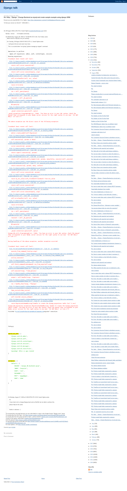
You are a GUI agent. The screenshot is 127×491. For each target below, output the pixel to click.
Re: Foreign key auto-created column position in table (105, 300)
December (95, 62)
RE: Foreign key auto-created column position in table (105, 306)
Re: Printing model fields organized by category (104, 371)
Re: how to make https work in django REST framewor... (106, 186)
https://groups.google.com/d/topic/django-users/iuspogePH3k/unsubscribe (45, 415)
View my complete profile (95, 472)
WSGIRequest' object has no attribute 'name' (103, 126)
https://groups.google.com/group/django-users (28, 420)
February (94, 437)
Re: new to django (96, 200)
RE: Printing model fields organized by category (104, 379)
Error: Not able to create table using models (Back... (105, 346)
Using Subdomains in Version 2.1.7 (100, 240)
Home (43, 478)
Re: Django (94, 91)
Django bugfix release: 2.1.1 (98, 102)
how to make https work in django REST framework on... (106, 273)
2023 (91, 46)
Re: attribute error (96, 322)
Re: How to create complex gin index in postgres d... (105, 254)
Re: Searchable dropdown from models (101, 183)
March (93, 434)
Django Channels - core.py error (99, 83)
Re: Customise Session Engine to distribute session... (105, 129)
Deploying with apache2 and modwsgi (101, 262)
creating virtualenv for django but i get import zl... (104, 75)
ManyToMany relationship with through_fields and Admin (106, 360)
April (93, 431)
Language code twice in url (98, 132)
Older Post (79, 478)
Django (93, 175)
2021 (91, 52)
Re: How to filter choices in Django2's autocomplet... (105, 224)
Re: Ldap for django (96, 86)
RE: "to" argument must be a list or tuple (102, 411)
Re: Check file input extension (99, 314)
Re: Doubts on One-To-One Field (100, 116)
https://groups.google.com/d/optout (27, 424)
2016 (91, 446)
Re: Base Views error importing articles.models (104, 143)
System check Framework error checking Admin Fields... (106, 80)
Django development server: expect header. (103, 363)
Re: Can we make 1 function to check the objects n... (105, 154)
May (93, 429)
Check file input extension (98, 357)
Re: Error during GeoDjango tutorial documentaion (104, 308)
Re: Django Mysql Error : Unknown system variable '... (105, 205)
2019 (91, 57)
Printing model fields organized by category (103, 417)
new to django (95, 270)
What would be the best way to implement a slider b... (105, 295)
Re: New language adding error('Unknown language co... (106, 105)
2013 (91, 454)
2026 (91, 38)
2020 (91, 54)
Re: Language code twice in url (99, 99)
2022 (91, 49)
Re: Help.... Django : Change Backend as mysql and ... (106, 140)
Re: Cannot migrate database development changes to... (106, 243)
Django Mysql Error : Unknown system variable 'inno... (105, 235)
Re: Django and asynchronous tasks (101, 181)
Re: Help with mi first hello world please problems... (105, 151)
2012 (91, 457)
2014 (91, 451)
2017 (91, 443)
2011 (91, 459)
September (95, 70)
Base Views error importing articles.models (102, 409)
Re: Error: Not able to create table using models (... (105, 278)
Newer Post (7, 478)
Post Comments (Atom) (17, 482)
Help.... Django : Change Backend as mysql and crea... (106, 420)
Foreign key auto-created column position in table (104, 311)
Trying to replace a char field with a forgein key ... (104, 338)
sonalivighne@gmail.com (36, 31)
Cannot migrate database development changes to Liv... (106, 284)
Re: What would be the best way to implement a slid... (105, 268)
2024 (91, 43)
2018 (91, 60)
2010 (91, 462)
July (93, 423)
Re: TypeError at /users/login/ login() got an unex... (105, 382)
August (94, 73)
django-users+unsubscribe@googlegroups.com (54, 416)
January (94, 440)
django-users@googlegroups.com (34, 418)
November (95, 65)
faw (91, 469)
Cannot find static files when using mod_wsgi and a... (105, 78)
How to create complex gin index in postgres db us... (105, 276)
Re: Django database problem (99, 368)
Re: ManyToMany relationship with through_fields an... (105, 289)
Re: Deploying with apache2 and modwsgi (102, 148)
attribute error (94, 354)
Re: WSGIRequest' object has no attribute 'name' (104, 124)
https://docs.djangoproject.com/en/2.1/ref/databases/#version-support (46, 20)
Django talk (11, 7)
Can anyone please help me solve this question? (104, 208)
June (93, 426)
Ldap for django (95, 135)
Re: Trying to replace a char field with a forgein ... (104, 194)
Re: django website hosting (98, 265)
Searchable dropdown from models (100, 189)
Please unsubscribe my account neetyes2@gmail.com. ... (107, 94)
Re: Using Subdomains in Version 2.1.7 (101, 192)
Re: (92, 88)
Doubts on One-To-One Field (99, 121)
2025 (91, 41)
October (94, 67)
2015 (91, 449)
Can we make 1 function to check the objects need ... (105, 173)
